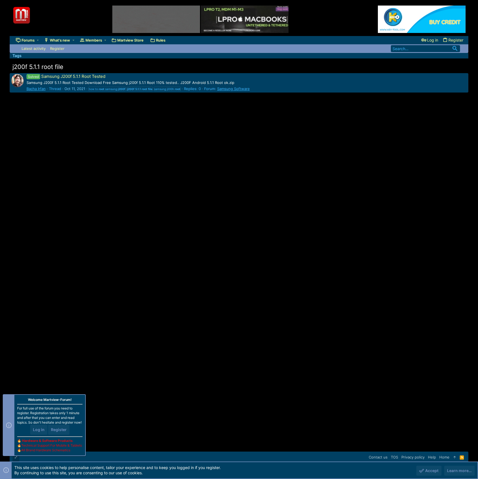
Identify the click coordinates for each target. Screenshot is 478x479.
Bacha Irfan (36, 88)
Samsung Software (233, 88)
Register (59, 429)
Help (432, 457)
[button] (38, 40)
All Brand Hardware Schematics (45, 450)
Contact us (378, 457)
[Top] (454, 457)
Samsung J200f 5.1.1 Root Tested (66, 76)
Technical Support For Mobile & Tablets (51, 445)
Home (444, 457)
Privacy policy (413, 457)
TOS (394, 457)
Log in (39, 429)
